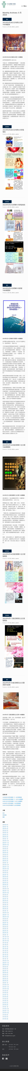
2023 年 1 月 (5, 910)
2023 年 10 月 (6, 892)
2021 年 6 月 (5, 948)
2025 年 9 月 (5, 846)
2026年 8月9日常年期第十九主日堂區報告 (12, 805)
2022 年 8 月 (5, 920)
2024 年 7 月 (5, 874)
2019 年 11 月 (6, 986)
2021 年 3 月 (5, 954)
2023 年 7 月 (5, 898)
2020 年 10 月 (6, 964)
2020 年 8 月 (5, 968)
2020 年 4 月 (5, 976)
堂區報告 (4, 815)
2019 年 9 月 (5, 990)
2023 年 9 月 (5, 894)
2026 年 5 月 (5, 830)
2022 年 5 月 (5, 926)
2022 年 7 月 (5, 922)
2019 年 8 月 (5, 992)
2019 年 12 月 (6, 984)
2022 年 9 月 (5, 918)
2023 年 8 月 (5, 896)
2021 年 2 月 (5, 956)
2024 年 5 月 (5, 878)
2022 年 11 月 (6, 914)
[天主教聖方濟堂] (8, 4)
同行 (4, 813)
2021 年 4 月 (5, 952)
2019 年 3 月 (5, 1002)
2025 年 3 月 (5, 858)
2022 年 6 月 (5, 924)
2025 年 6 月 (5, 852)
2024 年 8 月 (5, 872)
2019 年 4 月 (5, 1000)
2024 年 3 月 (5, 882)
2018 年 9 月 (5, 1014)
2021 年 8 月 (5, 944)
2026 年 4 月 (5, 832)
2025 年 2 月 (5, 860)
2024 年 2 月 (5, 884)
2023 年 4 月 (5, 904)
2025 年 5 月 (5, 854)
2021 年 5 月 (5, 950)
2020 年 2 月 (5, 980)
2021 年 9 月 (5, 942)
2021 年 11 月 (6, 938)
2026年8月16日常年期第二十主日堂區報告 (12, 803)
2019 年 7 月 (5, 994)
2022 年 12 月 (6, 912)
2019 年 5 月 (5, 998)
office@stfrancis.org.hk (10, 1035)
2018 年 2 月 (5, 1018)
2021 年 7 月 (5, 946)
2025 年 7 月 (5, 850)
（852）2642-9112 (9, 1031)
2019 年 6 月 (5, 996)
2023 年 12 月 (6, 888)
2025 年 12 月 (6, 840)
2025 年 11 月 (6, 842)
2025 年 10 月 (6, 844)
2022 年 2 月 (5, 932)
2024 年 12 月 (6, 864)
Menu (25, 6)
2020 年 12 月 (6, 960)
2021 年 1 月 (5, 958)
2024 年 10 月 (6, 868)
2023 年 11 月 (6, 890)
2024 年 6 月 (5, 876)
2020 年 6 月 (5, 972)
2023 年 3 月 (5, 906)
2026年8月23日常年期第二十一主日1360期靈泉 (13, 799)
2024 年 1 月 (5, 886)
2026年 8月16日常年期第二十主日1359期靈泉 (12, 801)
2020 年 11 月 (6, 962)
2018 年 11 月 (6, 1010)
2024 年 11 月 (6, 866)
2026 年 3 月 (5, 834)
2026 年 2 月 (5, 836)
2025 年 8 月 (5, 848)
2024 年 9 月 (5, 870)
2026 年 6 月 (5, 828)
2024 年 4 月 (5, 880)
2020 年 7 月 (5, 970)
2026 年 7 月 (5, 826)
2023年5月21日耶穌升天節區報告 (14, 205)
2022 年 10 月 (6, 916)
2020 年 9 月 (5, 966)
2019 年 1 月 (5, 1006)
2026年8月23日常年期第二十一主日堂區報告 (12, 797)
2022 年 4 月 (5, 928)
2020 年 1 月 (5, 982)
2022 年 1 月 (5, 934)
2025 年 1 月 (5, 862)
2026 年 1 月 (5, 838)
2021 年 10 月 (6, 940)
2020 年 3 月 (5, 978)
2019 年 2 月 (5, 1004)
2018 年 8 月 (5, 1016)
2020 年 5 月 (5, 974)
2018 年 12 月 (6, 1008)
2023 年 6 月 (5, 900)
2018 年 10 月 (6, 1012)
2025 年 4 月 (5, 856)
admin (17, 27)
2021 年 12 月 (6, 936)
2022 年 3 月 (5, 930)
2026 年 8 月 (5, 824)
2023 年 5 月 (5, 902)
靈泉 (4, 817)
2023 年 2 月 (5, 908)
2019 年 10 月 (6, 988)
